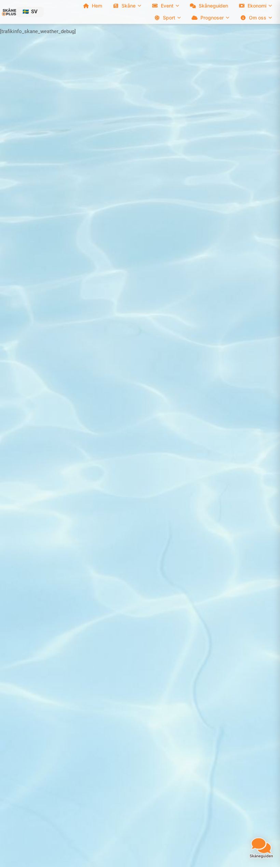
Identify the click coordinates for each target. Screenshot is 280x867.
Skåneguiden (213, 6)
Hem (97, 6)
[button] (30, 12)
